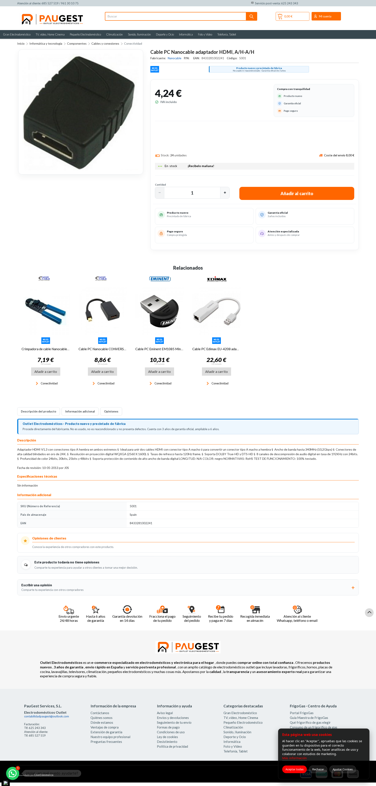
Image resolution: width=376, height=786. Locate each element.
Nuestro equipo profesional (110, 737)
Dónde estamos (102, 722)
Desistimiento (167, 742)
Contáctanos (100, 713)
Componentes (77, 43)
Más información (294, 758)
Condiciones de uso (171, 732)
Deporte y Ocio (165, 34)
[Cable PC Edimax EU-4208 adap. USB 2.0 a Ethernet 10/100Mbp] (216, 311)
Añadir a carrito (45, 372)
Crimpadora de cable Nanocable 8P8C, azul (52, 349)
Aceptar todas (294, 769)
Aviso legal (165, 713)
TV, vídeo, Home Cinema (50, 34)
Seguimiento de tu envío (174, 722)
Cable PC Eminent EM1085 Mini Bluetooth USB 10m (173, 349)
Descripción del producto (38, 411)
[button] (159, 192)
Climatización (114, 34)
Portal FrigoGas (302, 713)
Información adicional (80, 411)
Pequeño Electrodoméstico (85, 34)
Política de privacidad (172, 746)
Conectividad (133, 43)
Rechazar (318, 769)
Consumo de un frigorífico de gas (313, 727)
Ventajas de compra (105, 727)
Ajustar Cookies (343, 769)
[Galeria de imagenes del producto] (80, 111)
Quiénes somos (101, 718)
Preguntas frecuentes (106, 742)
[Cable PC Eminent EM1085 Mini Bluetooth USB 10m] (159, 311)
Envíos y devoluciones (173, 718)
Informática (186, 34)
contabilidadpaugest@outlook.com (46, 716)
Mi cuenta (325, 16)
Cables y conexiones (105, 43)
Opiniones (111, 411)
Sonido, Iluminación (139, 34)
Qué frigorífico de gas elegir (310, 722)
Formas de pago (168, 727)
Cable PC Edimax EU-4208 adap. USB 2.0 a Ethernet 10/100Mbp (238, 349)
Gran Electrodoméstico (16, 34)
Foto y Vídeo (205, 34)
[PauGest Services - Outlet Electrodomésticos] (52, 15)
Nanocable (175, 58)
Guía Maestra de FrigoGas (309, 718)
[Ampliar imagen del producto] (80, 112)
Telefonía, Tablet (226, 34)
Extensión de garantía (106, 732)
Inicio (21, 43)
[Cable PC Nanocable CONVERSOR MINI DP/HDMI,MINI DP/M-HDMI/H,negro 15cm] (102, 311)
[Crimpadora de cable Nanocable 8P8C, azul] (45, 311)
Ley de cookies (167, 737)
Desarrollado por (35, 775)
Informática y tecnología (45, 43)
